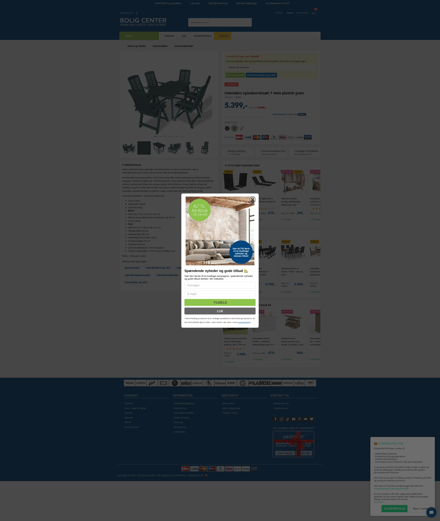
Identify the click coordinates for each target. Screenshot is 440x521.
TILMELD (220, 302)
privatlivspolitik (244, 322)
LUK (220, 311)
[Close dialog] (252, 200)
